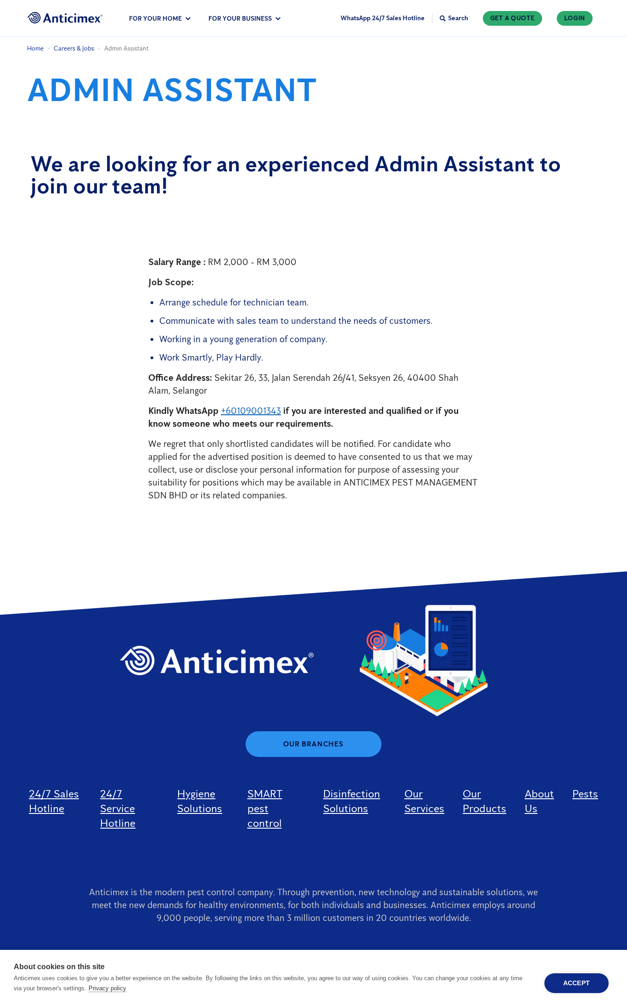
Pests (585, 793)
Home (35, 48)
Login (575, 18)
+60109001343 (251, 410)
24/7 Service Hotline (117, 808)
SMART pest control (264, 808)
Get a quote (512, 18)
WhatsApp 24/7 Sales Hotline (383, 18)
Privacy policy (107, 988)
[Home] (65, 17)
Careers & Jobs (74, 48)
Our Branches (313, 744)
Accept (576, 983)
